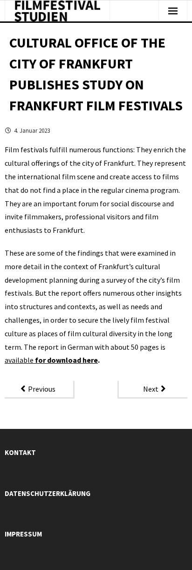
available (20, 360)
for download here (66, 360)
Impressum (23, 533)
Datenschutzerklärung (47, 493)
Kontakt (20, 452)
